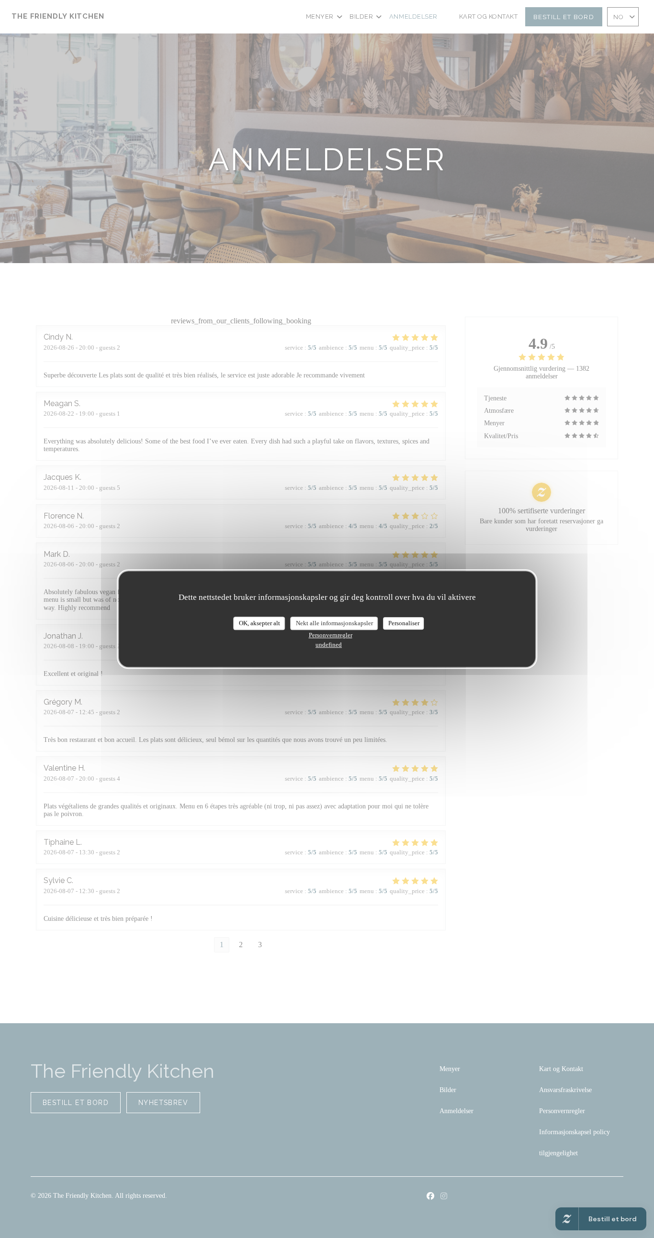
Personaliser (403, 623)
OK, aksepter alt (259, 623)
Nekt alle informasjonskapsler (334, 623)
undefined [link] (329, 644)
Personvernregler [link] (330, 635)
